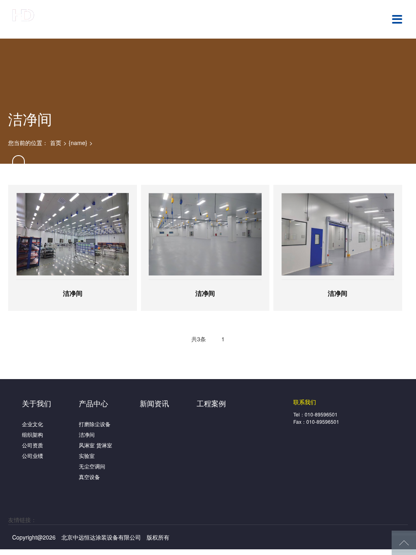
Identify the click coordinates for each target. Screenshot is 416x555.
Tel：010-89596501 (315, 414)
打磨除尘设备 (94, 424)
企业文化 (32, 424)
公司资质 (32, 445)
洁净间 (87, 434)
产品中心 (93, 403)
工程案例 (211, 403)
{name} (78, 143)
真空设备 (89, 477)
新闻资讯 (154, 403)
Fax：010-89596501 (316, 421)
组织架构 (32, 434)
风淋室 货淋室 (95, 445)
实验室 (87, 456)
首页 (55, 143)
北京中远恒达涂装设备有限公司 (55, 18)
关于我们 (36, 403)
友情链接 (19, 520)
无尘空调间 (92, 466)
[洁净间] (72, 234)
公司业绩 (32, 456)
